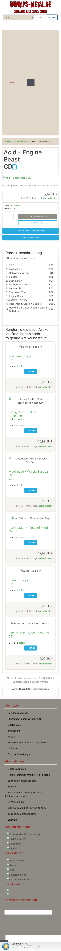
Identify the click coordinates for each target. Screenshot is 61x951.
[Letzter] (50, 694)
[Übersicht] (30, 694)
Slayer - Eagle (18, 580)
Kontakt (11, 736)
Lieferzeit (12, 748)
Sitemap (11, 819)
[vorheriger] (21, 694)
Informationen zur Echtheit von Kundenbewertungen (23, 794)
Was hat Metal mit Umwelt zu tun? (26, 807)
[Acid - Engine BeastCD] (17, 177)
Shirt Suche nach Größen (21, 780)
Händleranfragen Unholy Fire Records (28, 774)
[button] (45, 25)
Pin (11, 360)
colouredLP (17, 419)
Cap (11, 478)
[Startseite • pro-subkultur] (30, 7)
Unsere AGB (13, 724)
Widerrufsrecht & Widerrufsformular (27, 742)
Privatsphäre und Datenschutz (23, 718)
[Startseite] (37, 25)
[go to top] (2, 937)
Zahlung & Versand (17, 712)
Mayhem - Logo (20, 356)
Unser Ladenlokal (16, 768)
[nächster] (40, 694)
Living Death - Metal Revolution (23, 413)
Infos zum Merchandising (21, 813)
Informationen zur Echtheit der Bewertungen (27, 948)
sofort (17, 205)
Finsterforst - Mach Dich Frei (29, 633)
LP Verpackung (15, 801)
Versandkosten (50, 198)
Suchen (52, 17)
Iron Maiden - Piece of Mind (28, 527)
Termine (11, 786)
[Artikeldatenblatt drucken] (14, 166)
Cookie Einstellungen (18, 754)
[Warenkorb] (54, 25)
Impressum (13, 730)
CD (11, 636)
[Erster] (11, 694)
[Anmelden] (54, 912)
